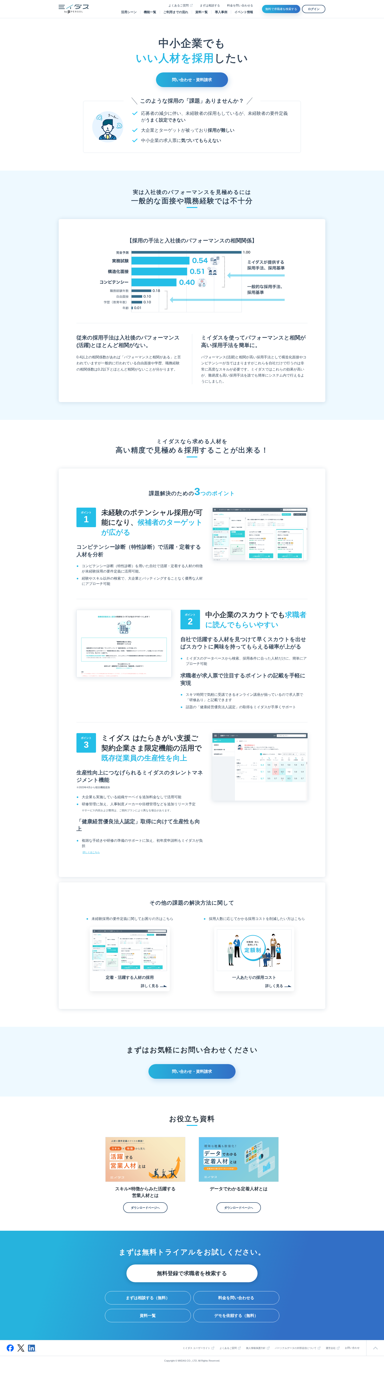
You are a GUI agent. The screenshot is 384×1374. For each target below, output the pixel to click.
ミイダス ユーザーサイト (196, 1348)
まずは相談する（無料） (148, 1298)
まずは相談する (210, 5)
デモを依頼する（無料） (236, 1315)
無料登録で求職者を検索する (192, 1273)
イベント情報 (243, 12)
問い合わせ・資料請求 (192, 80)
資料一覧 (201, 12)
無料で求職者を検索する (281, 9)
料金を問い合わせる (240, 5)
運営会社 (331, 1348)
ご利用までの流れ (175, 12)
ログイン (314, 9)
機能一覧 (150, 12)
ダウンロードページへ (145, 1207)
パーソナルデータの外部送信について (295, 1348)
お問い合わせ (352, 1348)
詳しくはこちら (91, 852)
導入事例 (221, 12)
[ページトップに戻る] (375, 1348)
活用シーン (129, 12)
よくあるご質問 (178, 5)
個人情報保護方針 (256, 1348)
